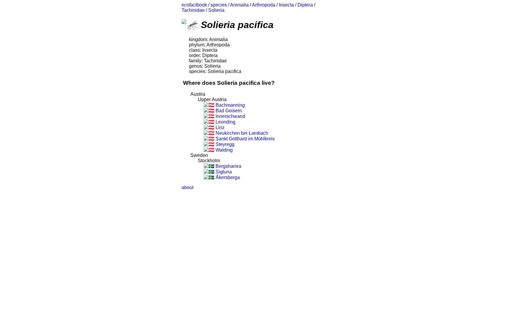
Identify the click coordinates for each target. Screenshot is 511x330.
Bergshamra (227, 166)
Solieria (216, 10)
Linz (219, 127)
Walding (223, 149)
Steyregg (224, 144)
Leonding (224, 121)
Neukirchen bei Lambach (241, 133)
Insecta (286, 4)
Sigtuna (223, 171)
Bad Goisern (228, 110)
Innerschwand (229, 116)
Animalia (239, 4)
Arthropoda (263, 4)
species (219, 4)
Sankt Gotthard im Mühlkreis (244, 138)
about (187, 187)
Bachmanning (229, 105)
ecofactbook (194, 4)
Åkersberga (227, 177)
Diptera (305, 4)
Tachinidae (193, 10)
